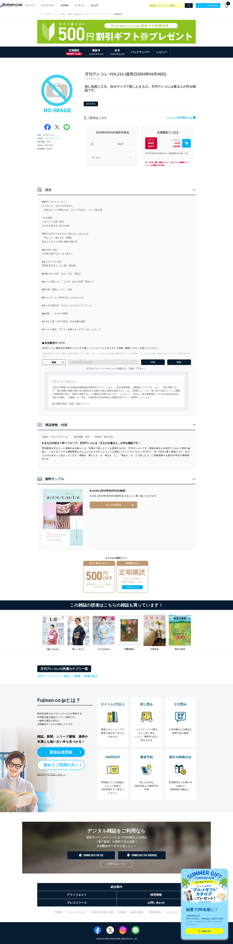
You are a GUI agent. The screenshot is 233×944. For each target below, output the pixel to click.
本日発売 (64, 5)
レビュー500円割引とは (181, 117)
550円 (120, 144)
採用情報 (156, 894)
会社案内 (122, 912)
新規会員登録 (61, 752)
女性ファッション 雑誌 (55, 14)
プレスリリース (77, 902)
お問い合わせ (156, 902)
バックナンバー (105, 14)
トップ (40, 14)
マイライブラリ (48, 5)
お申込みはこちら (132, 587)
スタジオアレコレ (52, 138)
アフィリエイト (77, 894)
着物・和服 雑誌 (75, 14)
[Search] (189, 5)
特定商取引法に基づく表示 (102, 912)
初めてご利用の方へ (61, 765)
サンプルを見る (113, 504)
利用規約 (58, 912)
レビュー (161, 52)
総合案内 (116, 886)
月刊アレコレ (90, 14)
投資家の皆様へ (155, 912)
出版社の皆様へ (137, 912)
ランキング (79, 5)
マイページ (30, 5)
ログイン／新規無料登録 (208, 5)
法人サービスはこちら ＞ (51, 774)
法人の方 (94, 5)
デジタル (95, 157)
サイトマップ (172, 912)
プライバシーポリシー (76, 912)
